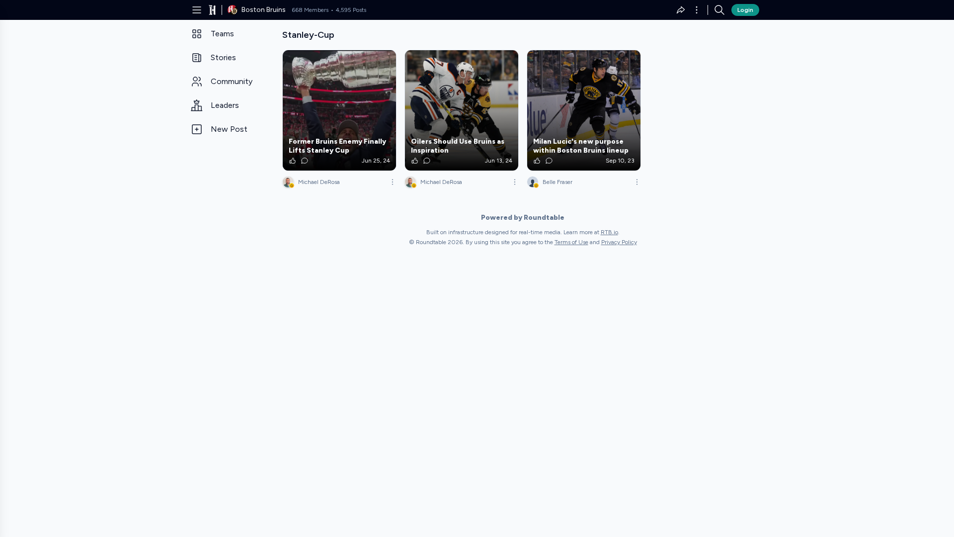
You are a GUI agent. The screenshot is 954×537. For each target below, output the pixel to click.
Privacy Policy (619, 242)
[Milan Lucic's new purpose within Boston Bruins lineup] (583, 110)
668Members (310, 9)
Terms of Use (571, 242)
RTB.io (609, 232)
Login (745, 9)
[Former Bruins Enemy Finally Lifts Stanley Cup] (339, 110)
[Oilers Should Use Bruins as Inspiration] (461, 110)
